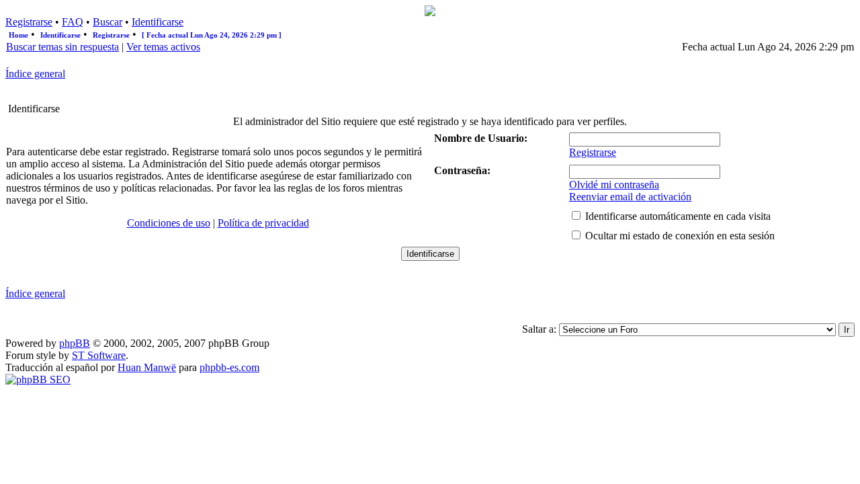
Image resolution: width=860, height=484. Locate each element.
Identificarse (157, 22)
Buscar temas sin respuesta (62, 46)
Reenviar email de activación (630, 196)
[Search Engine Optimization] (38, 379)
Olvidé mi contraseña (614, 184)
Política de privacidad (263, 223)
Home (18, 35)
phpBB (74, 343)
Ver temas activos (163, 46)
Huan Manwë (147, 367)
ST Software (99, 355)
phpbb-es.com (229, 367)
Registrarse (28, 22)
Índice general (35, 73)
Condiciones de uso (168, 223)
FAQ (72, 22)
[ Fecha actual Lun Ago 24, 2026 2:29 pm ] (212, 35)
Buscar (107, 22)
